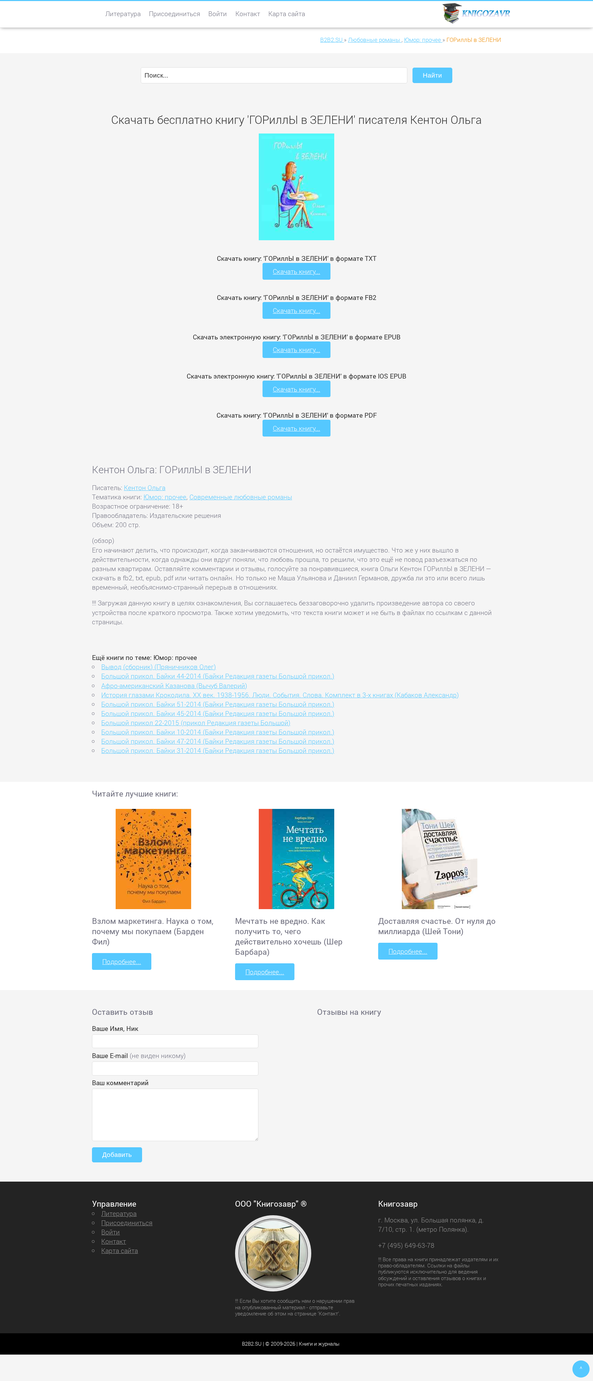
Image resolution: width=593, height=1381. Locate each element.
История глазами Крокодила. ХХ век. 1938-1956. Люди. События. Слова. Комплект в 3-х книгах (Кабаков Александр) (280, 694)
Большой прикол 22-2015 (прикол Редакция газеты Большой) (195, 722)
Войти (217, 13)
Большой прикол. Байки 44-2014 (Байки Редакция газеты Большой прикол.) (217, 676)
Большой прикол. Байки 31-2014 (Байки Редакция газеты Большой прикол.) (217, 750)
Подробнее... (121, 961)
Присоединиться (174, 13)
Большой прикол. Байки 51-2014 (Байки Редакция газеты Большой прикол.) (217, 704)
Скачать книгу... (296, 271)
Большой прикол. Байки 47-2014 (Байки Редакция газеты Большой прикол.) (217, 741)
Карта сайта (286, 13)
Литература (123, 13)
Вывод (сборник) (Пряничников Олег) (158, 666)
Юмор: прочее (164, 496)
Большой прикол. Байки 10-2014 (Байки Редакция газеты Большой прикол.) (217, 732)
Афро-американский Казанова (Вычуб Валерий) (174, 685)
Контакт (247, 13)
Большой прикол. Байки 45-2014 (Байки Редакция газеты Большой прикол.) (217, 713)
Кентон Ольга (144, 487)
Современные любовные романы (240, 496)
